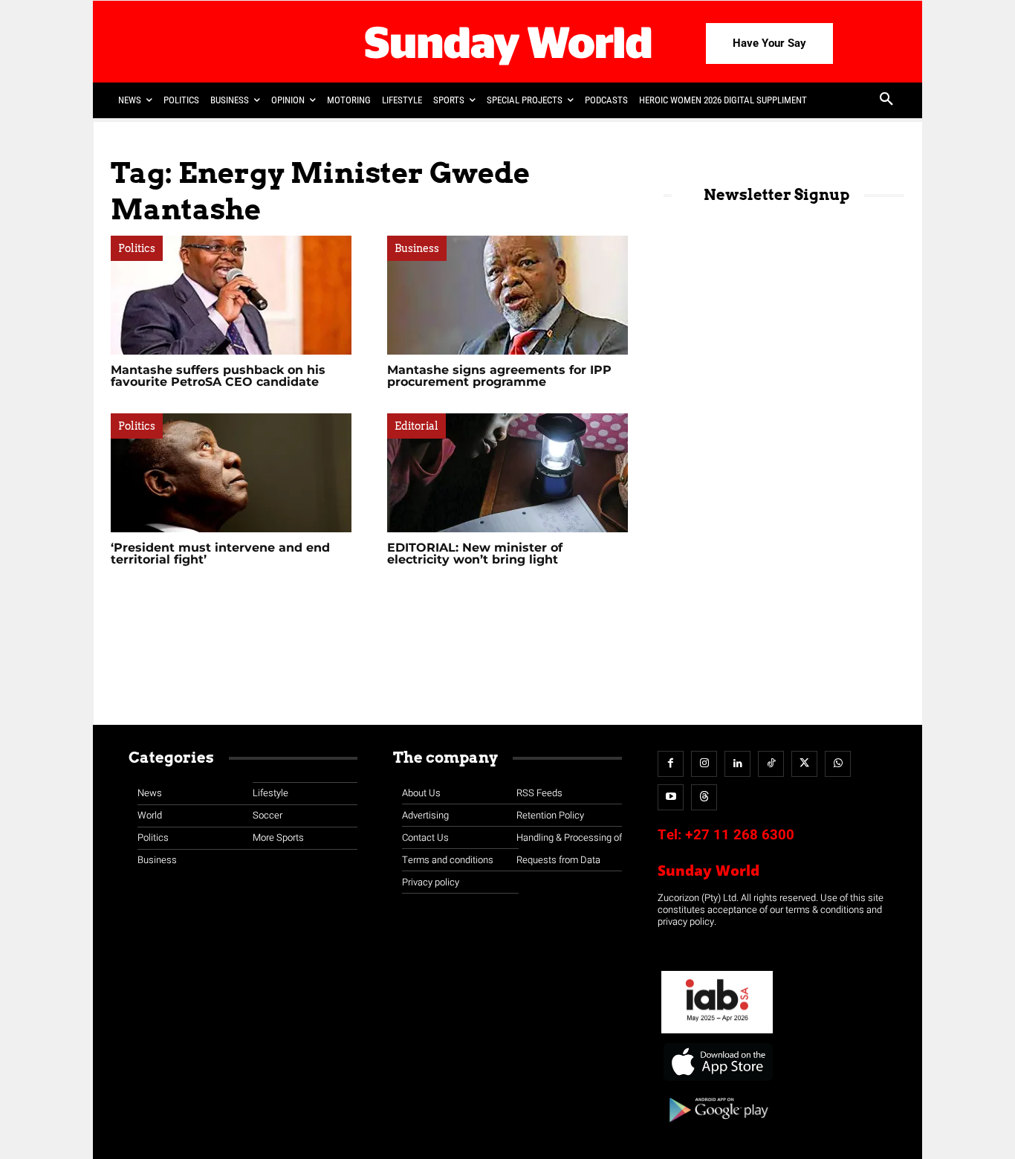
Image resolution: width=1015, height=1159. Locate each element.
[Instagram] (704, 764)
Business (417, 248)
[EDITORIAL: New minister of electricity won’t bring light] (507, 472)
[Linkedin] (737, 764)
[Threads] (704, 797)
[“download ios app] (717, 1081)
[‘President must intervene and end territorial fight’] (231, 472)
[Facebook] (671, 764)
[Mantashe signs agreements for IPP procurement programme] (507, 295)
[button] (886, 100)
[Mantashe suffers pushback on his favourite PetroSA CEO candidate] (231, 295)
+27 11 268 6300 (739, 834)
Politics (136, 248)
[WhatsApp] (838, 764)
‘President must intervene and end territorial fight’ (220, 553)
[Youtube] (671, 797)
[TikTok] (771, 764)
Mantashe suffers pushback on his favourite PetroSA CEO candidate (218, 376)
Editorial (416, 426)
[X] (804, 764)
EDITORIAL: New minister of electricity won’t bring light (474, 553)
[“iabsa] (717, 1034)
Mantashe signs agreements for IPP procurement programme (499, 376)
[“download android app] (717, 1127)
